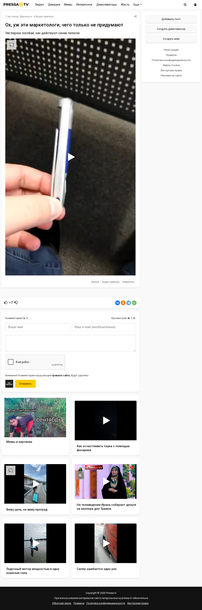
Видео (39, 4)
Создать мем (171, 38)
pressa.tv (27, 16)
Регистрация (171, 49)
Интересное (84, 4)
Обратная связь (61, 603)
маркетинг (128, 282)
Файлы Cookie (171, 65)
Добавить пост (171, 19)
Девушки (54, 4)
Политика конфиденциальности (171, 60)
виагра (95, 282)
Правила (171, 54)
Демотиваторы (106, 4)
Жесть (125, 4)
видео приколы (111, 282)
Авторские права (171, 70)
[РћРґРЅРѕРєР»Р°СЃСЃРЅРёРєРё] (123, 302)
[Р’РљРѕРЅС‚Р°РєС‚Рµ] (117, 302)
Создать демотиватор (171, 28)
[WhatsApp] (134, 302)
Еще (137, 4)
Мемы (68, 4)
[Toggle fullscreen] (128, 268)
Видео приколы (44, 16)
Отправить (25, 383)
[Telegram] (128, 302)
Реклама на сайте (171, 75)
